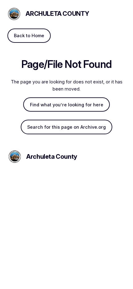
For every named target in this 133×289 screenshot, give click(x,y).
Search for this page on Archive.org (66, 127)
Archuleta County (57, 13)
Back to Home (29, 35)
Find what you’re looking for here (66, 104)
